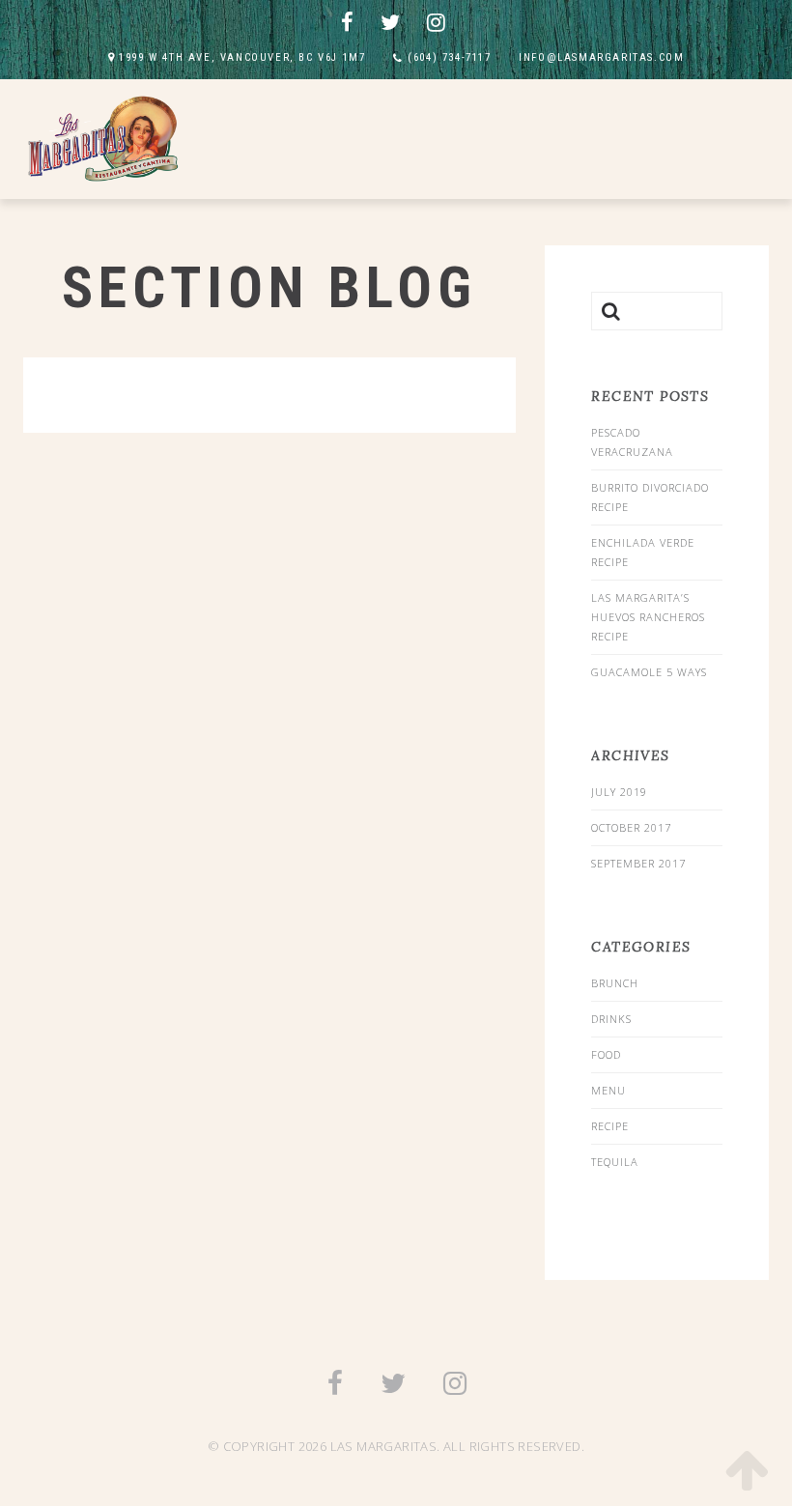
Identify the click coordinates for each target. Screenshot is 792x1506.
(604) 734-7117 (449, 57)
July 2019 (619, 791)
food (606, 1054)
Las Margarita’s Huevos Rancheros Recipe (648, 616)
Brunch (614, 983)
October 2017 (631, 827)
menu (608, 1090)
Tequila (614, 1161)
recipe (610, 1126)
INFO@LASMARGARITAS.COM (601, 57)
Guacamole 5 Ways (649, 672)
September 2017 (638, 863)
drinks (611, 1018)
